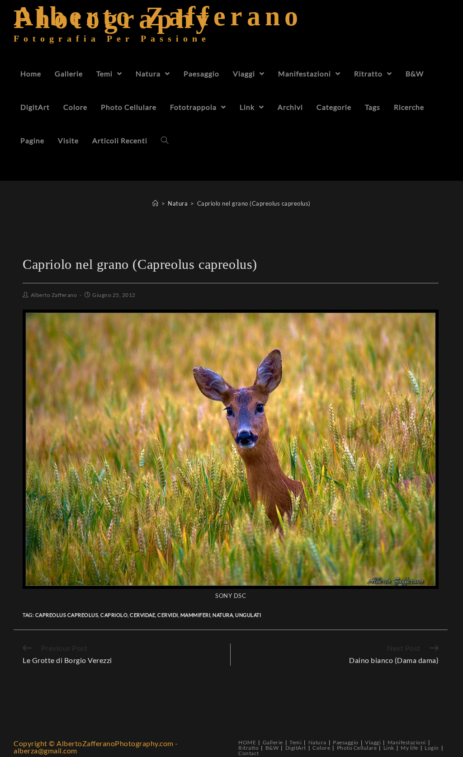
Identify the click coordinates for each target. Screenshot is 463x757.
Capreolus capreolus (67, 615)
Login (432, 747)
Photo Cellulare (357, 747)
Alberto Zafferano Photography (158, 29)
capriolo (114, 615)
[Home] (155, 203)
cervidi (167, 615)
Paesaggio (346, 742)
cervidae (142, 615)
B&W (272, 747)
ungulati (248, 615)
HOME (247, 742)
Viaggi (373, 742)
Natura (317, 742)
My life (409, 747)
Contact (248, 753)
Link (388, 747)
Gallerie (273, 742)
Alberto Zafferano (54, 295)
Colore (321, 747)
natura (223, 615)
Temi (295, 742)
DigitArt (295, 747)
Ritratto (248, 747)
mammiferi (195, 615)
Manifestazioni (406, 742)
